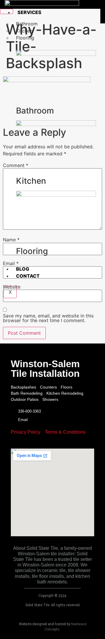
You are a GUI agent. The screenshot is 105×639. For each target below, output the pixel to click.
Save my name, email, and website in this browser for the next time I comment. (48, 318)
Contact (28, 276)
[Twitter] (44, 444)
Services (29, 12)
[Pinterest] (61, 444)
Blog (22, 269)
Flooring (25, 38)
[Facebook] (35, 444)
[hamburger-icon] (6, 11)
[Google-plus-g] (70, 444)
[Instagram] (52, 444)
